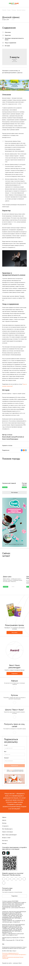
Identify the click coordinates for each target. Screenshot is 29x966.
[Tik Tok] (24, 878)
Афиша (4, 817)
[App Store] (3, 853)
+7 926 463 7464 (19, 940)
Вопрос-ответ (6, 837)
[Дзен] (20, 878)
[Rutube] (3, 882)
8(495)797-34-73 (20, 920)
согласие (11, 770)
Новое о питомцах (7, 832)
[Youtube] (7, 878)
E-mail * (6, 745)
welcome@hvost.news (11, 935)
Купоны (4, 823)
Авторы (4, 843)
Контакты (5, 840)
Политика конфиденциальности (10, 953)
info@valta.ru (16, 922)
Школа (4, 820)
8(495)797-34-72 (11, 920)
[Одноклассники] (24, 450)
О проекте (5, 826)
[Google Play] (8, 853)
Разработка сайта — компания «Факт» (12, 963)
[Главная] (13, 3)
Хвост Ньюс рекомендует (9, 834)
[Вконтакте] (3, 878)
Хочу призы (14, 632)
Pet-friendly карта (7, 829)
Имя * (5, 751)
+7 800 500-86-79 (11, 933)
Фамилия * (6, 757)
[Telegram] (26, 450)
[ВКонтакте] (22, 450)
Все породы (14, 492)
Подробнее (15, 673)
